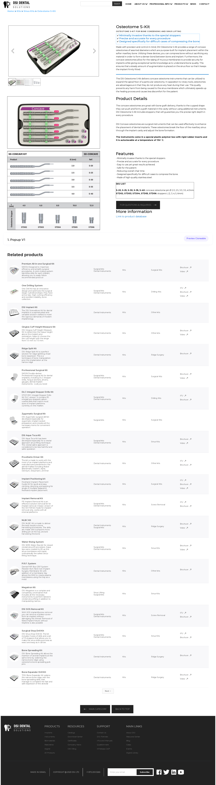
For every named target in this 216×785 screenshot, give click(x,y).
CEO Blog (72, 749)
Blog (128, 741)
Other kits (155, 312)
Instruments (49, 737)
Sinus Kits (29, 11)
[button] (141, 4)
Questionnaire (103, 745)
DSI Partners (102, 737)
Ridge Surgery (157, 355)
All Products (49, 753)
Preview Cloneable (196, 238)
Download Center (75, 737)
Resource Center (133, 737)
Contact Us (101, 733)
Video (182, 271)
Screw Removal (158, 505)
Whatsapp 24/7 (103, 749)
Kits (19, 11)
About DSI (130, 733)
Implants (48, 733)
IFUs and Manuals (104, 741)
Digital (47, 749)
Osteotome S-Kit (46, 11)
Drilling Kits (156, 292)
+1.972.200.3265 (93, 772)
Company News (74, 745)
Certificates (72, 741)
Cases (128, 745)
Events (129, 749)
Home (11, 11)
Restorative (49, 745)
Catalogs (71, 733)
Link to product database (131, 216)
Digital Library (132, 753)
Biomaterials (49, 741)
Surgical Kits (156, 270)
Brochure (184, 267)
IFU (181, 288)
